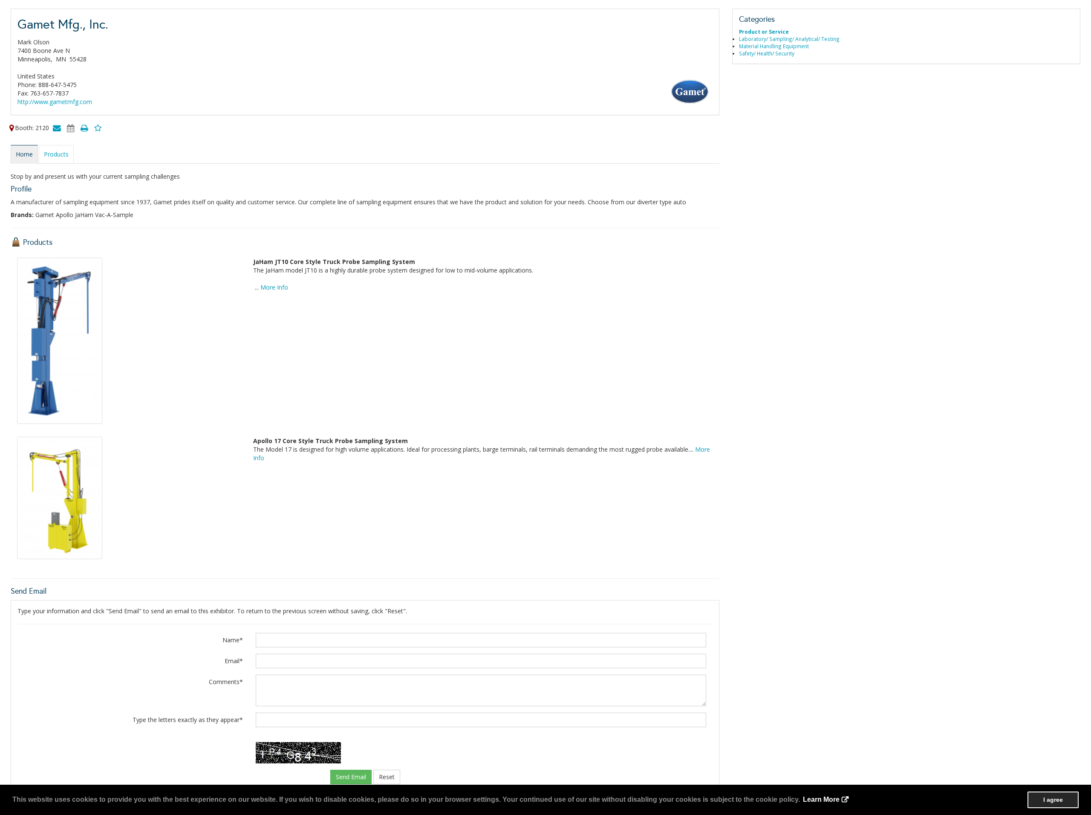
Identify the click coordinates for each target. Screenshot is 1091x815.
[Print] (84, 128)
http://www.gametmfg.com (54, 102)
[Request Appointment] (70, 128)
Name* (232, 640)
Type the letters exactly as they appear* (188, 720)
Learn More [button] (821, 799)
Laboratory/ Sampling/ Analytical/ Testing (789, 38)
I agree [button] (1053, 799)
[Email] (57, 128)
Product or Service (764, 31)
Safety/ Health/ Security (766, 53)
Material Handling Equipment (774, 46)
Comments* (226, 682)
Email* (234, 661)
